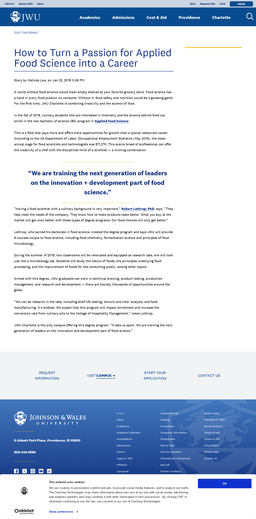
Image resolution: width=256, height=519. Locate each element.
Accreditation (124, 439)
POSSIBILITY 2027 (214, 419)
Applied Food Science (112, 121)
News (40, 3)
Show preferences (61, 511)
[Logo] (25, 15)
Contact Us (210, 458)
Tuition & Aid (211, 439)
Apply (241, 3)
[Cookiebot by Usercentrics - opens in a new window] (24, 512)
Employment (167, 439)
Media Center (211, 413)
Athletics (122, 464)
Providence (189, 17)
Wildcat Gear (211, 452)
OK (225, 483)
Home (17, 32)
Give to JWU (167, 445)
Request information (47, 375)
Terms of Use (211, 432)
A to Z (120, 413)
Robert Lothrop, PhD (137, 209)
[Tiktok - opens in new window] (49, 471)
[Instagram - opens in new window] (33, 471)
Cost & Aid (157, 17)
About (120, 419)
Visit (222, 3)
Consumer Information (173, 432)
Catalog (164, 419)
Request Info (207, 3)
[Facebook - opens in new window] (16, 471)
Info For (9, 3)
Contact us (209, 375)
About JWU (26, 3)
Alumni (121, 452)
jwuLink (165, 464)
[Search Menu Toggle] (249, 16)
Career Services (169, 413)
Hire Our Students (171, 452)
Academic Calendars (128, 432)
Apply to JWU (124, 458)
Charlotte (221, 17)
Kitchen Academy (170, 471)
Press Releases (30, 32)
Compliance (167, 426)
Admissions (123, 17)
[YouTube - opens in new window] (41, 471)
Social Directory (213, 426)
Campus (104, 375)
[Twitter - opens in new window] (24, 471)
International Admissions (175, 458)
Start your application (155, 375)
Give (192, 3)
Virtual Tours (211, 445)
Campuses (123, 471)
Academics (89, 17)
